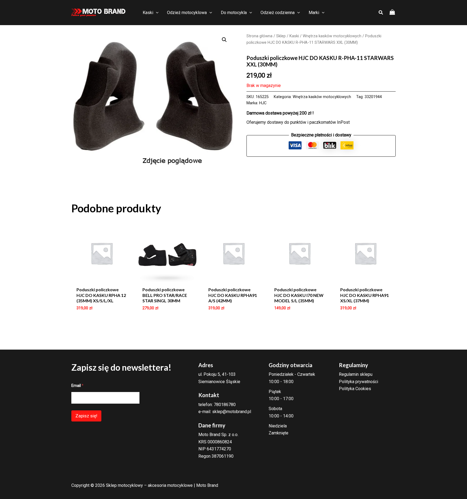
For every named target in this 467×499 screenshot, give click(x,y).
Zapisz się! (86, 415)
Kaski (294, 36)
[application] (156, 13)
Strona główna (259, 36)
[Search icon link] (381, 13)
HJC (262, 103)
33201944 (373, 97)
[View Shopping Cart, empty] (392, 12)
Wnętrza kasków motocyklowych (332, 36)
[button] (224, 40)
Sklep (281, 36)
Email (77, 385)
